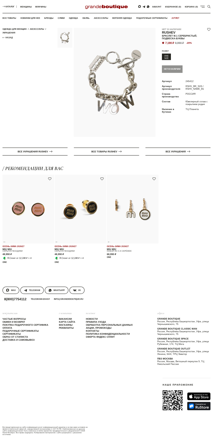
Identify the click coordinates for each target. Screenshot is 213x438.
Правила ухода (96, 322)
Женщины (26, 7)
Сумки (61, 18)
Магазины (66, 325)
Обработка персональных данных (109, 325)
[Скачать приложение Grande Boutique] (172, 400)
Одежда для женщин (14, 29)
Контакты (92, 331)
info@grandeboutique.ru (68, 299)
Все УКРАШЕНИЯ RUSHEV (33, 151)
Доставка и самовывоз (18, 340)
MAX (13, 290)
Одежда (73, 18)
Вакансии (65, 319)
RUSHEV (168, 32)
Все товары (9, 18)
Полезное (90, 313)
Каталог (9, 6)
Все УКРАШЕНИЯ (176, 151)
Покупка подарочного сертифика (25, 325)
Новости (92, 319)
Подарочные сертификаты (151, 18)
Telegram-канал (40, 299)
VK (79, 290)
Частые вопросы (14, 319)
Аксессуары (101, 18)
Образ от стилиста (15, 337)
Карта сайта (67, 322)
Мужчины (40, 7)
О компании (65, 313)
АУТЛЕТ (175, 18)
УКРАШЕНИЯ (8, 33)
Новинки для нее (30, 18)
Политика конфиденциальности (108, 334)
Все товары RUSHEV (104, 151)
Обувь (86, 18)
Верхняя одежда (122, 18)
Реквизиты (66, 328)
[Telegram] (143, 6)
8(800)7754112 (15, 299)
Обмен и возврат (13, 322)
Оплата (7, 328)
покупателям (9, 313)
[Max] (139, 6)
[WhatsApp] (148, 6)
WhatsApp (59, 290)
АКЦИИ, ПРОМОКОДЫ (98, 328)
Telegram (34, 290)
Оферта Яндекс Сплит (100, 337)
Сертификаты (11, 334)
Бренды (48, 18)
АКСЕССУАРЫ (37, 29)
